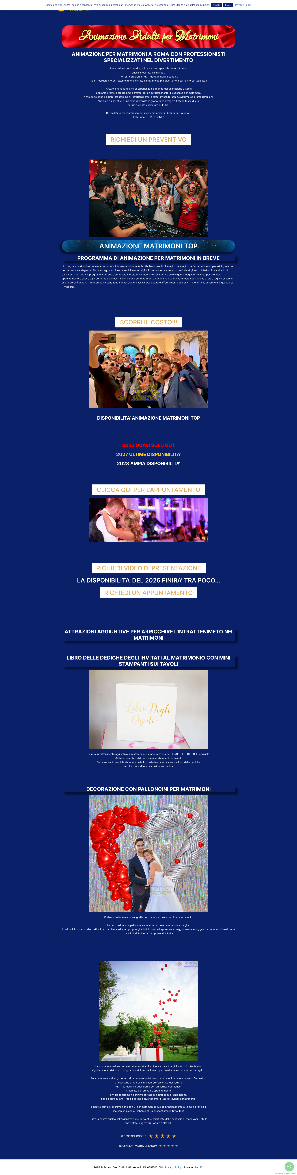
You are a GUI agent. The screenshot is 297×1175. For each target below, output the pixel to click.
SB (201, 1167)
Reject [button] (228, 5)
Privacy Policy (243, 4)
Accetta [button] (216, 5)
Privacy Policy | (174, 1167)
